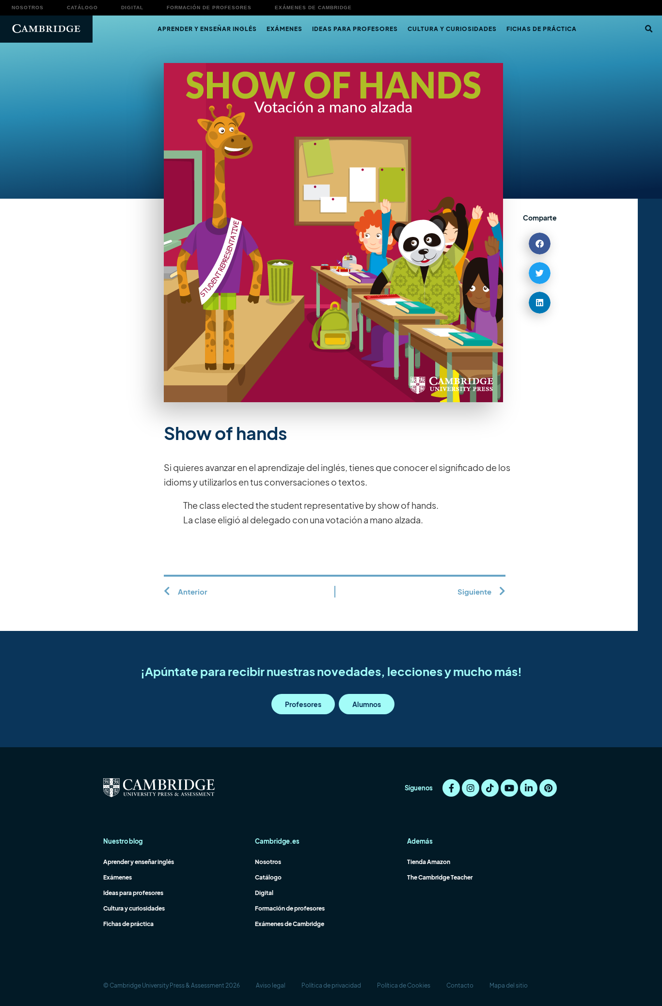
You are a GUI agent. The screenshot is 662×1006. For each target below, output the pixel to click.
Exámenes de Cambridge (313, 7)
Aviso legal (270, 985)
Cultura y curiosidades (452, 28)
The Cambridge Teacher (440, 877)
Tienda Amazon (428, 861)
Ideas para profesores (355, 28)
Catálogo (82, 7)
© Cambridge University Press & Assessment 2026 (171, 985)
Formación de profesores (209, 7)
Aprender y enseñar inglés (207, 28)
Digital (132, 7)
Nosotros (28, 7)
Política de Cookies (403, 985)
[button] (648, 29)
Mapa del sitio (508, 985)
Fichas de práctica (541, 28)
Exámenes (284, 28)
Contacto (459, 985)
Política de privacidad (331, 985)
